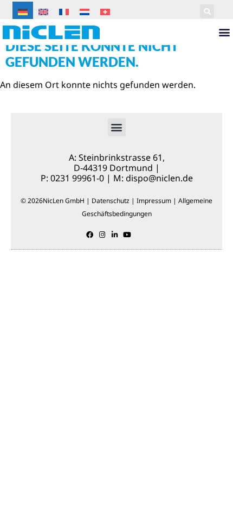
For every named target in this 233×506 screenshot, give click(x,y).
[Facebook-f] (89, 234)
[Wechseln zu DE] (22, 11)
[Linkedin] (114, 234)
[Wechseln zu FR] (64, 11)
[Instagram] (102, 234)
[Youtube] (127, 234)
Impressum (154, 200)
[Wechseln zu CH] (105, 11)
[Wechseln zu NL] (84, 11)
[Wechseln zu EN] (43, 11)
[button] (207, 11)
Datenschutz (111, 200)
